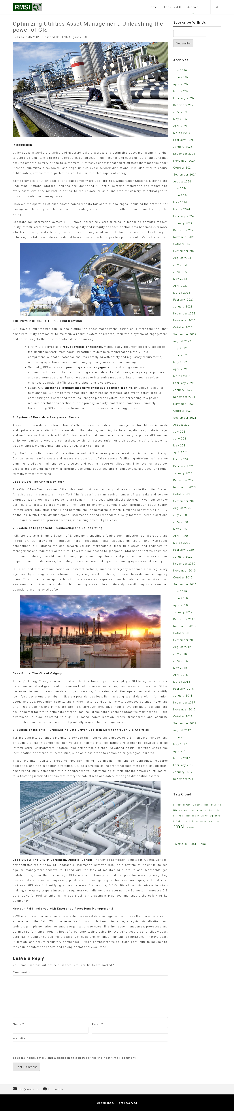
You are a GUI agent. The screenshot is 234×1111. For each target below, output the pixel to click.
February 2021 (183, 466)
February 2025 (183, 140)
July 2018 (180, 654)
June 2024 (180, 195)
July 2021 (180, 431)
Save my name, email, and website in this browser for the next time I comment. (75, 1057)
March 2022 (181, 376)
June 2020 (180, 522)
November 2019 (184, 570)
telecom (190, 828)
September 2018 (185, 640)
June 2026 (180, 77)
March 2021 (181, 459)
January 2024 (183, 223)
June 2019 (180, 598)
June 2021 (180, 438)
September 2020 (185, 501)
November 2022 (184, 320)
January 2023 (183, 306)
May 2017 (180, 744)
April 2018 (180, 674)
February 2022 (183, 383)
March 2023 (181, 292)
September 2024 (185, 174)
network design (190, 821)
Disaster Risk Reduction (207, 805)
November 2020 (184, 487)
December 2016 (184, 779)
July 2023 (180, 265)
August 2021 (182, 424)
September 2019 (185, 584)
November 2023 (184, 237)
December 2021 (184, 397)
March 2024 (181, 209)
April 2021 (180, 452)
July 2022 (180, 348)
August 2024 (182, 181)
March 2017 (181, 758)
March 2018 (181, 681)
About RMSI (172, 7)
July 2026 (180, 70)
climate (187, 805)
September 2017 (185, 723)
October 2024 (183, 167)
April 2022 (180, 369)
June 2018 (180, 661)
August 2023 (182, 258)
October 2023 (183, 244)
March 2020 (181, 542)
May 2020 (180, 529)
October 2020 (183, 494)
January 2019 (183, 612)
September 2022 (185, 334)
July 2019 (180, 591)
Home (153, 7)
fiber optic (213, 810)
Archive (193, 7)
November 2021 (184, 403)
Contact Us (55, 1089)
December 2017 (184, 702)
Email (97, 1024)
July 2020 (180, 515)
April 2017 (180, 751)
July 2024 (180, 188)
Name (18, 1024)
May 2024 (180, 202)
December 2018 (184, 619)
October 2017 (183, 716)
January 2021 (183, 473)
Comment (21, 972)
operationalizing (210, 821)
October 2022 (183, 327)
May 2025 (180, 119)
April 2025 (180, 126)
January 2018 (183, 695)
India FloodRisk (187, 816)
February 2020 (183, 549)
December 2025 (184, 105)
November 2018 (184, 626)
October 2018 (183, 633)
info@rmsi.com (28, 1089)
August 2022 (182, 341)
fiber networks (198, 810)
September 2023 (185, 251)
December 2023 (184, 230)
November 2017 (184, 709)
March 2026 (181, 91)
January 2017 (183, 772)
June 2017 (180, 737)
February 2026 (183, 98)
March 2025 (181, 133)
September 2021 (185, 417)
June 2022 (180, 355)
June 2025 (180, 112)
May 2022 (180, 362)
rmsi (179, 826)
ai (174, 805)
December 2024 (184, 153)
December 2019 (184, 563)
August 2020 (182, 508)
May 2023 (180, 278)
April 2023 (180, 285)
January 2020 (183, 556)
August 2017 (182, 730)
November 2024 (184, 160)
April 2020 (180, 535)
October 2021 (183, 410)
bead (179, 805)
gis (175, 816)
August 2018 (182, 647)
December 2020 (184, 480)
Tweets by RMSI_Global (190, 844)
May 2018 (180, 667)
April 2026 (180, 84)
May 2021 (180, 445)
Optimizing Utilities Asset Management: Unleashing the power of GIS (88, 26)
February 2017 (183, 765)
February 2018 (183, 688)
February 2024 (183, 216)
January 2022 (183, 390)
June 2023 (180, 271)
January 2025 (183, 146)
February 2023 (183, 299)
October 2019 (183, 577)
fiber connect (181, 810)
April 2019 (180, 605)
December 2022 (184, 313)
